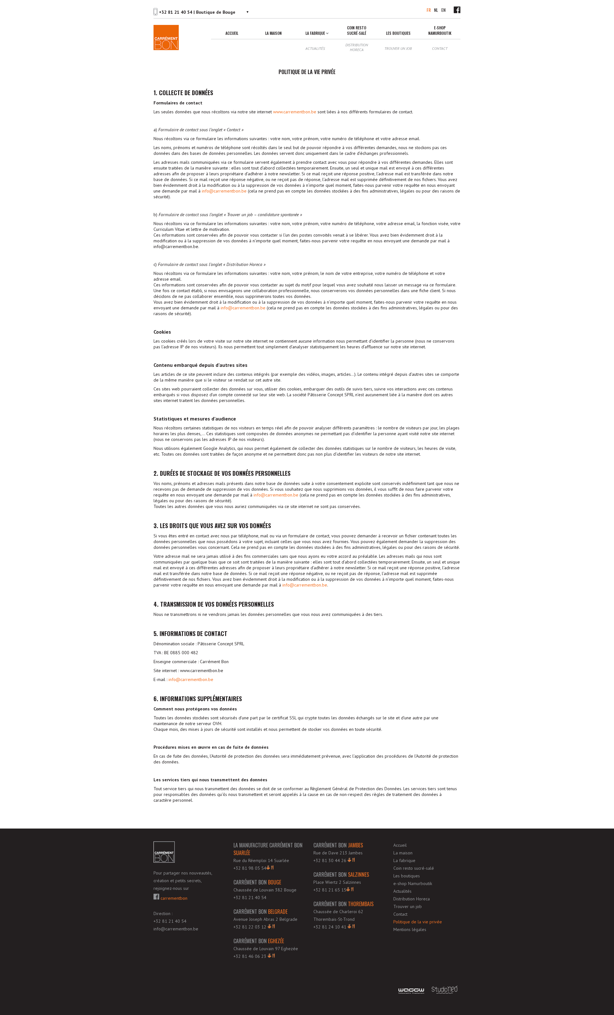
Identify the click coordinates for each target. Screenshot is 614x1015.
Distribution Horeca (356, 47)
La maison (273, 33)
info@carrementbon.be (224, 191)
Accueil (231, 33)
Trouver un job (398, 48)
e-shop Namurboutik (440, 30)
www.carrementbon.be (294, 112)
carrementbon (173, 898)
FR (429, 9)
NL (436, 9)
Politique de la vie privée (417, 922)
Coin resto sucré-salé (356, 30)
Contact (439, 48)
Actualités (315, 48)
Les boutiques (398, 33)
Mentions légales (409, 929)
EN (443, 9)
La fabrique (315, 33)
